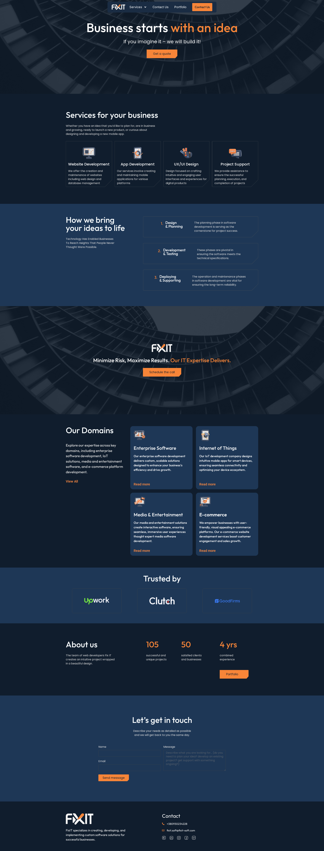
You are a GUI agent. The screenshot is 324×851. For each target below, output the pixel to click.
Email (101, 761)
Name (102, 747)
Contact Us (161, 7)
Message (169, 747)
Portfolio (180, 7)
